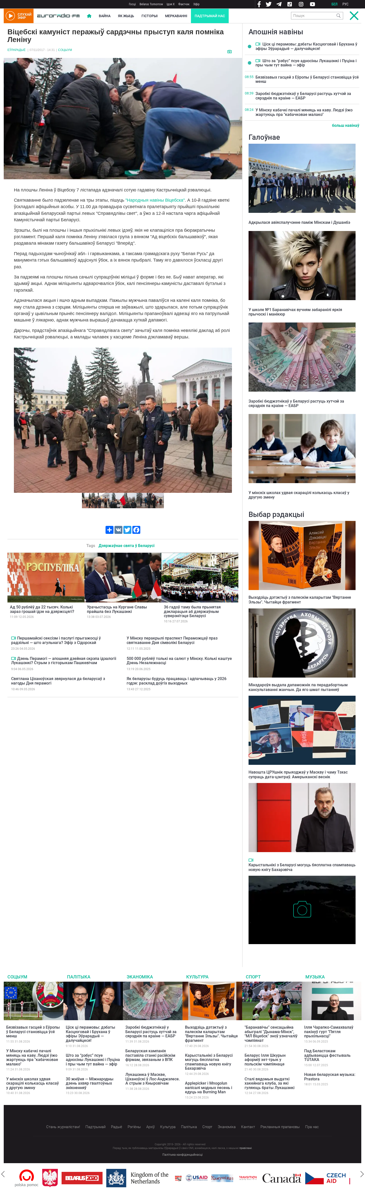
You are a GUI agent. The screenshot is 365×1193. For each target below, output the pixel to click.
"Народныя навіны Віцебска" (155, 200)
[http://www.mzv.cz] (220, 1178)
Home (89, 16)
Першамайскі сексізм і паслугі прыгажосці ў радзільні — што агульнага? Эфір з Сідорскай (56, 640)
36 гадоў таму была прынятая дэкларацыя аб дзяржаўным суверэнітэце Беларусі (192, 611)
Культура (197, 976)
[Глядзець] (229, 51)
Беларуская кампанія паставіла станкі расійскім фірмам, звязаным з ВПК (150, 1055)
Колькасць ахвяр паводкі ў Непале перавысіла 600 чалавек (301, 949)
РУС (345, 4)
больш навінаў (345, 125)
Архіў (150, 1127)
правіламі (245, 1148)
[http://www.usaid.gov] (169, 1178)
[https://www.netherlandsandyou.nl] (111, 1178)
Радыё (116, 1127)
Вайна (104, 16)
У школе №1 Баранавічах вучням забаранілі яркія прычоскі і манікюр (295, 312)
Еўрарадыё (16, 50)
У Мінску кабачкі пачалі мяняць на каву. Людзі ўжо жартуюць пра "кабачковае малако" (304, 112)
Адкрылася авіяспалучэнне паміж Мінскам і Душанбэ (299, 222)
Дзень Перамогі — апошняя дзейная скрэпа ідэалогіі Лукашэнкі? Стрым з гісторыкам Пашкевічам (63, 660)
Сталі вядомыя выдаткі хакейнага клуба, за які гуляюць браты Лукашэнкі (269, 1083)
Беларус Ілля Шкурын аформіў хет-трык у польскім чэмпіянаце (265, 1059)
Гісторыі (150, 16)
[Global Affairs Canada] (254, 1178)
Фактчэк (183, 4)
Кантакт (248, 1127)
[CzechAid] (298, 1178)
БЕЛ (334, 4)
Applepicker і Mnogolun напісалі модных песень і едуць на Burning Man (208, 1087)
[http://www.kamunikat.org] (195, 1178)
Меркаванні (176, 16)
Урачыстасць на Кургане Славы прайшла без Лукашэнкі (117, 609)
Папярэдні (19, 420)
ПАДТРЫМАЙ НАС (210, 16)
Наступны (226, 420)
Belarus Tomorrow (151, 4)
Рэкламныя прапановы (280, 1127)
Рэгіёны (134, 1127)
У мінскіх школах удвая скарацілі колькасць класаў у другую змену (299, 495)
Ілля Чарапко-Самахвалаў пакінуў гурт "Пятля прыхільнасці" (328, 1031)
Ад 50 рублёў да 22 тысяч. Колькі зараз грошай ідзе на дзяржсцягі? (42, 609)
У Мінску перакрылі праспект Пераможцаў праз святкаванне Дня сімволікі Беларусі (172, 640)
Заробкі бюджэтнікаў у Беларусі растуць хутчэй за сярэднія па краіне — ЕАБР (303, 95)
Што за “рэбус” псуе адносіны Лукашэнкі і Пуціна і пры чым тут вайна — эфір (306, 63)
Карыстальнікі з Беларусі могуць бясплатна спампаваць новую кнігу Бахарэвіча (209, 1062)
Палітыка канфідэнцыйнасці (182, 1154)
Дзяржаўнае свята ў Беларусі (126, 545)
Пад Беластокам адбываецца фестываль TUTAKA (327, 1055)
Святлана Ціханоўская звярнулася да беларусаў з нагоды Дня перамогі (58, 681)
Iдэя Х (171, 4)
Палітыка (78, 976)
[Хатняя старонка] (58, 16)
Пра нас (312, 1127)
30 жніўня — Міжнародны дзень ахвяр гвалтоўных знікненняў (89, 1083)
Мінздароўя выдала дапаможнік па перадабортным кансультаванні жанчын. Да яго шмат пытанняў (298, 687)
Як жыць (126, 16)
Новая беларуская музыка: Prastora (329, 1076)
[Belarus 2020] (54, 1178)
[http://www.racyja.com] (151, 1178)
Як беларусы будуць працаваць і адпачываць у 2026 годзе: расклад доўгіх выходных (176, 681)
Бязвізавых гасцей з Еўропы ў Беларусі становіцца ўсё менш (307, 79)
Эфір (196, 4)
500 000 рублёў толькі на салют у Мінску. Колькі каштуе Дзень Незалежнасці (179, 660)
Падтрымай (95, 1127)
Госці (132, 4)
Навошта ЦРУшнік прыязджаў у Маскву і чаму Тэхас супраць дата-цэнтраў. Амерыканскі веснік (298, 774)
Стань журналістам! (63, 1127)
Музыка (315, 976)
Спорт (253, 976)
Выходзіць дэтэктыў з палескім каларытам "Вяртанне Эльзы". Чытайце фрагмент (300, 599)
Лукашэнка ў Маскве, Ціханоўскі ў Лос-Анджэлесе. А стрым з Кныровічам (152, 1079)
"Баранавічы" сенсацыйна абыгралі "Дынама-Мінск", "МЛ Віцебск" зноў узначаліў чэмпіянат (271, 1034)
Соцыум (65, 50)
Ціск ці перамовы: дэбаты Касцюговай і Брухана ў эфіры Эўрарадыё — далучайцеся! (306, 46)
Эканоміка (140, 976)
